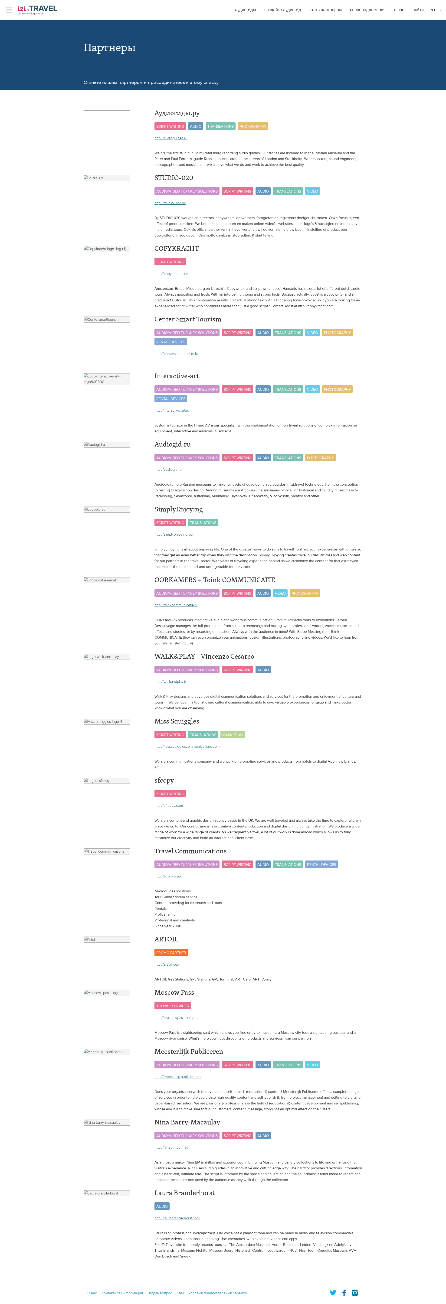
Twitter (333, 1291)
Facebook (344, 1291)
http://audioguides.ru (170, 138)
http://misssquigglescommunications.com (187, 746)
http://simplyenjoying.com (174, 534)
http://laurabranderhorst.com (177, 1218)
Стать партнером (325, 9)
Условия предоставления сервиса (217, 1293)
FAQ (180, 1293)
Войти (418, 9)
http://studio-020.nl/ (170, 203)
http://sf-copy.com (168, 805)
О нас (399, 9)
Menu (9, 10)
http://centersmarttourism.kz (176, 353)
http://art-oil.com (167, 964)
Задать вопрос (160, 1293)
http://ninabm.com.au (171, 1147)
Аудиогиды (245, 9)
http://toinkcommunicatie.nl (175, 605)
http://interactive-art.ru (171, 410)
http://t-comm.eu (167, 876)
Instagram (355, 1291)
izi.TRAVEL (37, 10)
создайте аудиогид (282, 9)
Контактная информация (122, 1293)
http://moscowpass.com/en (176, 1017)
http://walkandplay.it (170, 681)
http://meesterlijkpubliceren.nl (177, 1076)
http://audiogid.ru (168, 469)
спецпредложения (368, 9)
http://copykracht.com (171, 273)
